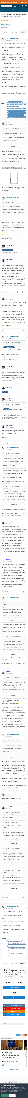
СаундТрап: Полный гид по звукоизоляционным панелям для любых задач (15, 939)
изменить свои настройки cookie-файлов (10, 1090)
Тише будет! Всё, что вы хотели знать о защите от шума (16, 944)
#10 (26, 399)
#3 (26, 197)
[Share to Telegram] (17, 1035)
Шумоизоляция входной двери (15, 102)
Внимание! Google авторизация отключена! (12, 2)
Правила (11, 1082)
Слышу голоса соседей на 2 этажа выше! (16, 113)
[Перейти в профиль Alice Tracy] (3, 246)
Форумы (11, 10)
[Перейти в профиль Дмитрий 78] (3, 260)
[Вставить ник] (3, 292)
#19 (26, 807)
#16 (26, 672)
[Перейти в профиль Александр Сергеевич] (3, 39)
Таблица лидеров (18, 1082)
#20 (26, 907)
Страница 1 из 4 (14, 32)
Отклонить (12, 1095)
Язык (3, 1081)
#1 (26, 39)
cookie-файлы (12, 1087)
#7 (26, 337)
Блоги (17, 10)
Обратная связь (22, 1081)
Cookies (6, 1082)
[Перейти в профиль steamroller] (3, 560)
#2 (26, 123)
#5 (26, 260)
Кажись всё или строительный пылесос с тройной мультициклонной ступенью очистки (11, 1054)
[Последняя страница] (26, 32)
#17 (26, 735)
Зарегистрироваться (14, 987)
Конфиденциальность (12, 1081)
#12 (26, 448)
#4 (26, 246)
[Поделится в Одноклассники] (24, 1035)
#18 (26, 794)
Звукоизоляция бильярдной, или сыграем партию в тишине (15, 953)
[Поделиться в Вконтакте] (19, 1035)
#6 (26, 298)
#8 (26, 367)
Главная (4, 10)
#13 (26, 522)
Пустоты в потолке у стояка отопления (17, 117)
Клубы (22, 10)
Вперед (22, 32)
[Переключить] (3, 128)
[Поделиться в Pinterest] (26, 1035)
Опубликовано (13, 40)
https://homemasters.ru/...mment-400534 (10, 252)
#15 (26, 598)
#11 (26, 426)
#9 (26, 387)
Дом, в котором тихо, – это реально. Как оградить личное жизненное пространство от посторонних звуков (16, 951)
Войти (14, 997)
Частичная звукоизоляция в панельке (16, 110)
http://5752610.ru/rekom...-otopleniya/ (10, 800)
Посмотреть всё (14, 1069)
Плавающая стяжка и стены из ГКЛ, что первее (16, 108)
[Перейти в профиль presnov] (3, 123)
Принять (5, 1095)
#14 (26, 560)
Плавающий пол (12, 946)
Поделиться (7, 292)
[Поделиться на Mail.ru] (21, 1035)
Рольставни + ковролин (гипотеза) (16, 115)
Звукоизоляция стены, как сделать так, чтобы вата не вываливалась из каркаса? (16, 104)
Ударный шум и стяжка (13, 106)
